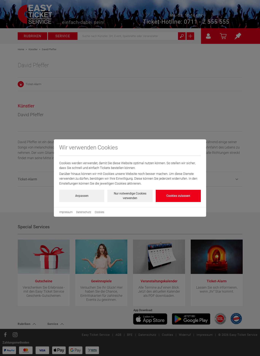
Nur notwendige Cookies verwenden (130, 196)
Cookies (99, 212)
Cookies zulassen (178, 196)
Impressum (66, 212)
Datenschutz (83, 212)
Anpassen (82, 196)
